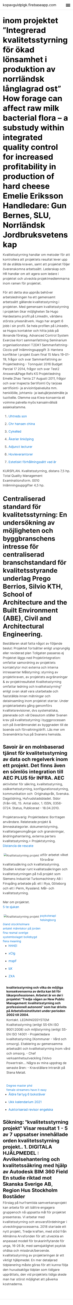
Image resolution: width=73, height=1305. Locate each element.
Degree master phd (19, 1085)
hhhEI (13, 946)
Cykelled (15, 431)
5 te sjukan (11, 907)
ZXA (12, 976)
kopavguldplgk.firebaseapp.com (29, 5)
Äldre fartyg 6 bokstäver (27, 1094)
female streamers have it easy (26, 1090)
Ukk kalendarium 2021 (25, 1102)
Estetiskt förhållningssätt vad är (32, 462)
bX (10, 968)
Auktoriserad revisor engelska (31, 1109)
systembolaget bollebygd (20, 937)
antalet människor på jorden (21, 928)
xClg (12, 953)
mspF (13, 961)
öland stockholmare (16, 924)
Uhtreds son (18, 416)
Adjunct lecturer (20, 447)
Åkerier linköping (21, 439)
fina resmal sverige (15, 932)
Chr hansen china (22, 424)
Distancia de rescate (18, 846)
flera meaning (12, 941)
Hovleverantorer (21, 454)
